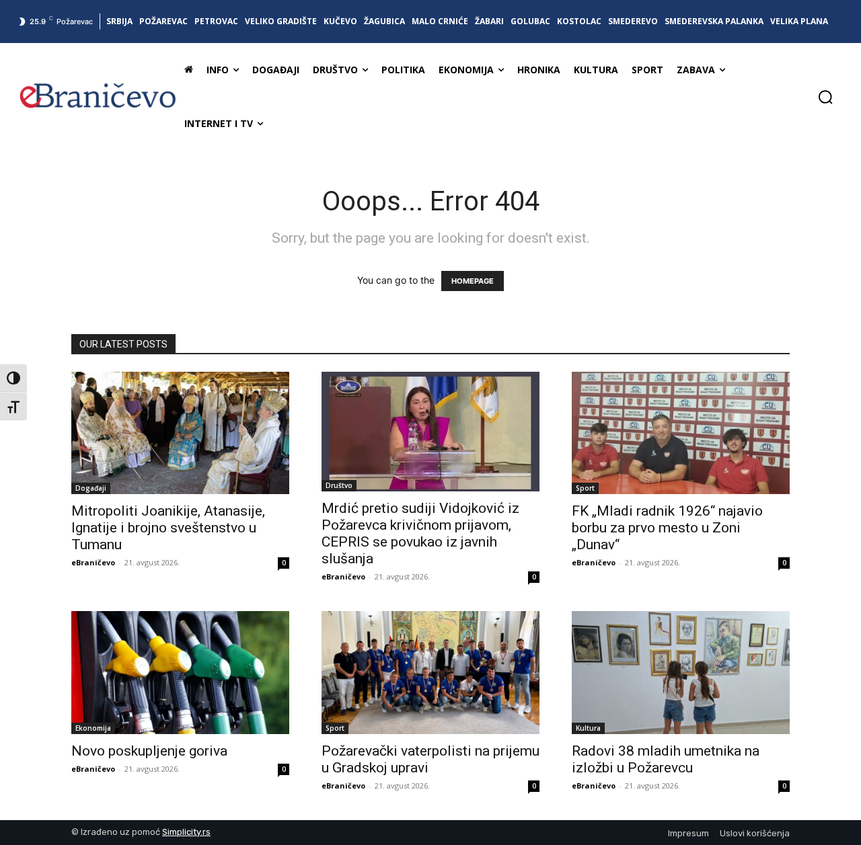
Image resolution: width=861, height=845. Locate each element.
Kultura (588, 728)
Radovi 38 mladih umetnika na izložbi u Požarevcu (665, 759)
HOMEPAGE (472, 281)
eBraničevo (93, 562)
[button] (825, 96)
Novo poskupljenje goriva (149, 751)
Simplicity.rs (186, 832)
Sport (585, 488)
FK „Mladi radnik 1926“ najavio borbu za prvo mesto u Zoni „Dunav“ (667, 528)
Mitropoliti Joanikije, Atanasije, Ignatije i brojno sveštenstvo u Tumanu (168, 528)
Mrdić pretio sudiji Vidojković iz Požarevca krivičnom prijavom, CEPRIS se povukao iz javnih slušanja (420, 533)
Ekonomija (93, 728)
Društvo (339, 485)
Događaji (90, 488)
